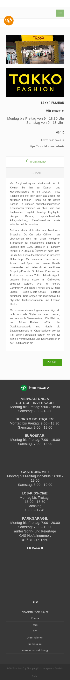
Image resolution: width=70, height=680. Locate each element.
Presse (35, 618)
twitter (52, 3)
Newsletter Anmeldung (35, 612)
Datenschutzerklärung (35, 650)
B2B (35, 631)
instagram (60, 3)
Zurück (52, 362)
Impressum (35, 644)
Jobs (35, 624)
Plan (38, 173)
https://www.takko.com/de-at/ (46, 146)
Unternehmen (35, 637)
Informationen (38, 161)
